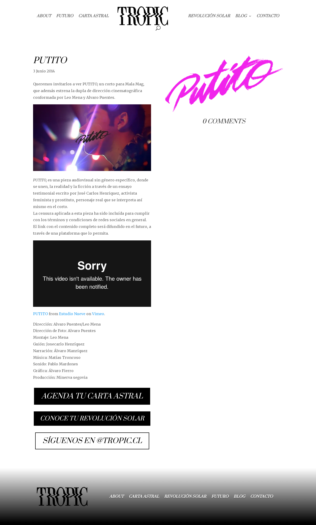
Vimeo (98, 313)
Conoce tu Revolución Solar (92, 418)
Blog (241, 16)
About (44, 16)
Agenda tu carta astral (92, 396)
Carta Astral (93, 16)
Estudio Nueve (72, 313)
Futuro (64, 16)
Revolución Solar (209, 16)
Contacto (268, 16)
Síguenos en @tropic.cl (92, 441)
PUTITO (40, 313)
